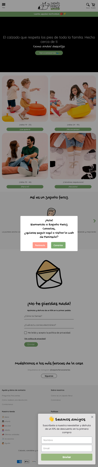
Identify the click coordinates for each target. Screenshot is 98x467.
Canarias (58, 245)
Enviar (67, 457)
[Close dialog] (92, 417)
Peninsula (40, 245)
